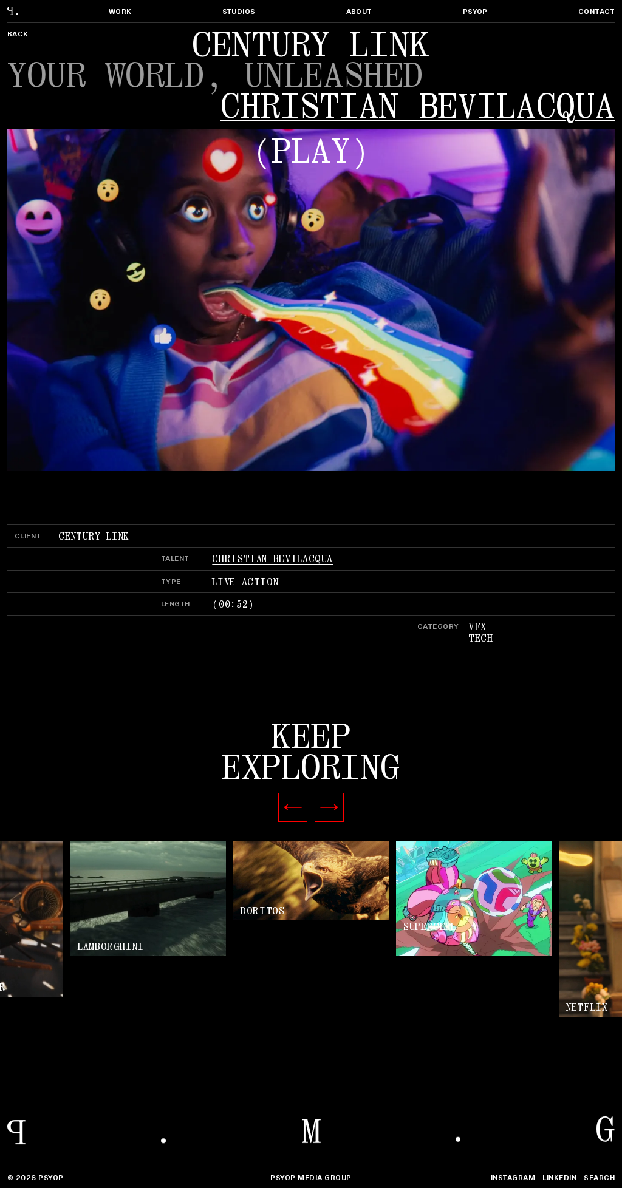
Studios (239, 11)
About (359, 11)
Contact (596, 11)
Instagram (513, 1177)
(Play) (311, 151)
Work (120, 11)
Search (599, 1177)
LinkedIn (559, 1177)
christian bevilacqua (417, 107)
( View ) (311, 882)
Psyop (475, 11)
